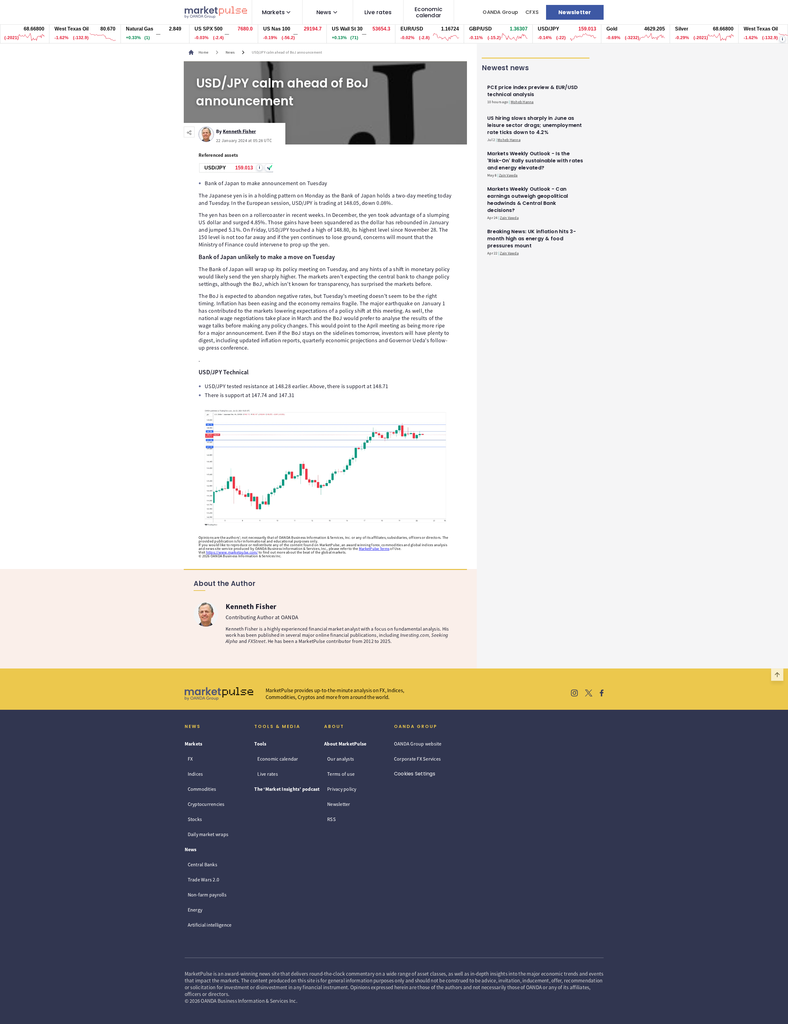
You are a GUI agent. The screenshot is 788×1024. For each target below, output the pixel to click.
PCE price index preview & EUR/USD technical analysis (532, 91)
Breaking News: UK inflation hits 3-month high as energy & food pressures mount (531, 238)
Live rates (378, 12)
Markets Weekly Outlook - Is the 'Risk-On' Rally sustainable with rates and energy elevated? (535, 160)
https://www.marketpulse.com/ (232, 552)
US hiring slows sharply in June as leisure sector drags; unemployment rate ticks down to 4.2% (534, 125)
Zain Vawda (508, 175)
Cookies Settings (414, 773)
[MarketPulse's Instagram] (574, 693)
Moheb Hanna (522, 102)
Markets (273, 12)
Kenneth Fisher (239, 130)
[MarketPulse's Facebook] (602, 693)
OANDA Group (500, 12)
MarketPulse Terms (374, 548)
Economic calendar (428, 12)
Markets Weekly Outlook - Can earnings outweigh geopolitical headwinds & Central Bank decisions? (527, 199)
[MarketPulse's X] (589, 693)
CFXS (532, 12)
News (324, 12)
